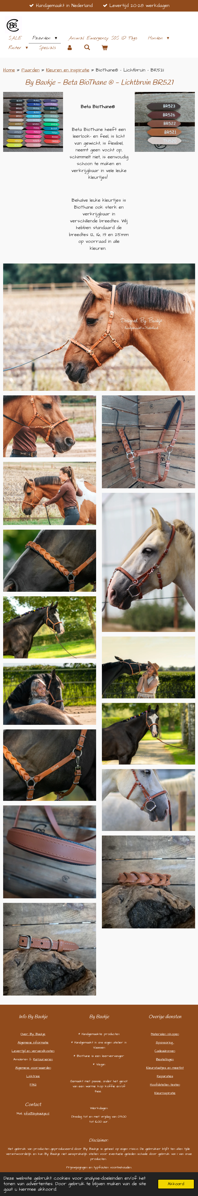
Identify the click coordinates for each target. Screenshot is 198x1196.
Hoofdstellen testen (165, 1084)
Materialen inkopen (165, 1034)
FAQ (33, 1084)
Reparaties (165, 1076)
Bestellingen (165, 1059)
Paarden (30, 70)
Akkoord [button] (176, 1184)
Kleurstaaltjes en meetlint (165, 1067)
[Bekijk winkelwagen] (104, 48)
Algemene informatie (33, 1042)
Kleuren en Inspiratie (67, 70)
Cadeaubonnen (165, 1050)
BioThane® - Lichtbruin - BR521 (130, 70)
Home (9, 70)
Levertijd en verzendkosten (33, 1050)
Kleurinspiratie (165, 1093)
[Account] (70, 48)
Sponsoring (165, 1042)
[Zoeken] (87, 47)
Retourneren (43, 1059)
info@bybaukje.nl (36, 1113)
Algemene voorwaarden (33, 1067)
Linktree (33, 1076)
